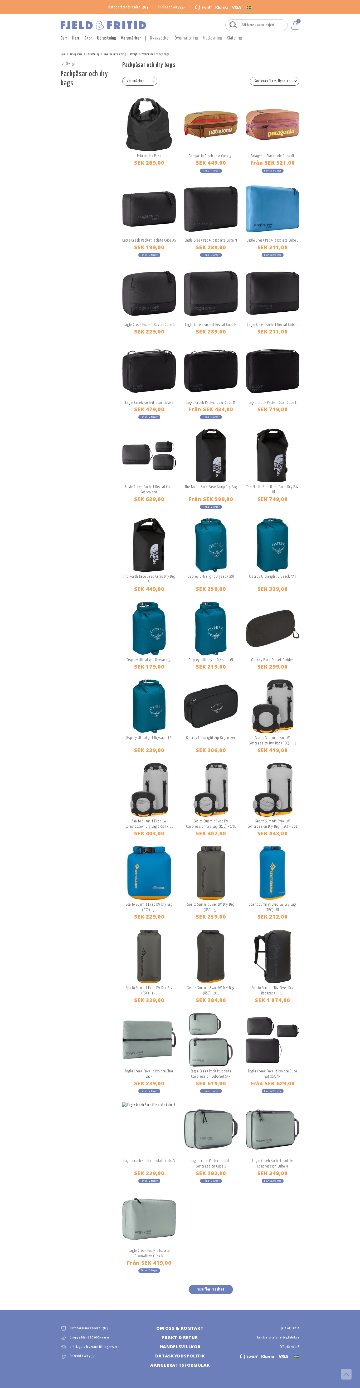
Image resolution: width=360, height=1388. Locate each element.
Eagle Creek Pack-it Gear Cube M (210, 403)
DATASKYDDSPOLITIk (180, 1356)
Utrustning (106, 38)
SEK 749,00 (272, 499)
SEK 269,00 (149, 162)
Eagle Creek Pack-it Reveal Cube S (149, 325)
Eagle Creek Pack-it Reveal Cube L (272, 325)
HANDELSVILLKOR (180, 1347)
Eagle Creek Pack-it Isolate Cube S (149, 1161)
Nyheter (284, 81)
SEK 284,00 (211, 1000)
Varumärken (131, 38)
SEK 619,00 (211, 1083)
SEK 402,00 (211, 833)
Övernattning (186, 38)
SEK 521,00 (272, 162)
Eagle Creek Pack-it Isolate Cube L (272, 240)
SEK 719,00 (272, 409)
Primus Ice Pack (149, 156)
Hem (63, 54)
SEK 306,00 (211, 750)
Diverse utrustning (115, 54)
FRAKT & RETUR (180, 1337)
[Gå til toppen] (346, 1374)
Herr (76, 38)
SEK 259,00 (211, 588)
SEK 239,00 (149, 750)
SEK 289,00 (211, 247)
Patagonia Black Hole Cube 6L (272, 156)
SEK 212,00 (272, 916)
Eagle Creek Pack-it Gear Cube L (273, 403)
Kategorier (76, 54)
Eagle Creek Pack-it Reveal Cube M (211, 325)
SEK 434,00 (210, 409)
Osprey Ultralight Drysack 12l (149, 738)
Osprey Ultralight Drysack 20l (210, 576)
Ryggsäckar (160, 38)
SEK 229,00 (149, 331)
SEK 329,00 (272, 588)
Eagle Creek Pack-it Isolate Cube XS (149, 240)
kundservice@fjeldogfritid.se (278, 1337)
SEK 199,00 (149, 247)
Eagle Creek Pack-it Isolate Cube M (211, 240)
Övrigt (133, 54)
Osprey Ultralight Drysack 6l (210, 660)
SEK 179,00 (149, 666)
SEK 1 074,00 (272, 1000)
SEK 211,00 (272, 247)
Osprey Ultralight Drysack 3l (149, 660)
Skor (88, 38)
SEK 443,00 (272, 833)
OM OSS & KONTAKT (179, 1328)
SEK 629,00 (149, 499)
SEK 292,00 (211, 1173)
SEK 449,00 (211, 162)
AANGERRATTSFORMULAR (180, 1365)
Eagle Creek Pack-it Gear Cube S (149, 403)
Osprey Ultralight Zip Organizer (211, 738)
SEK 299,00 (272, 666)
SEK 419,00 (272, 750)
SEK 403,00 (149, 833)
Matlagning (212, 38)
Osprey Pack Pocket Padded (272, 660)
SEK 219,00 (211, 666)
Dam (64, 38)
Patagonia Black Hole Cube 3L (211, 156)
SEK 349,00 (272, 1173)
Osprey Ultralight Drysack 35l (272, 576)
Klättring (234, 38)
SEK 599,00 (210, 499)
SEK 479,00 (149, 409)
